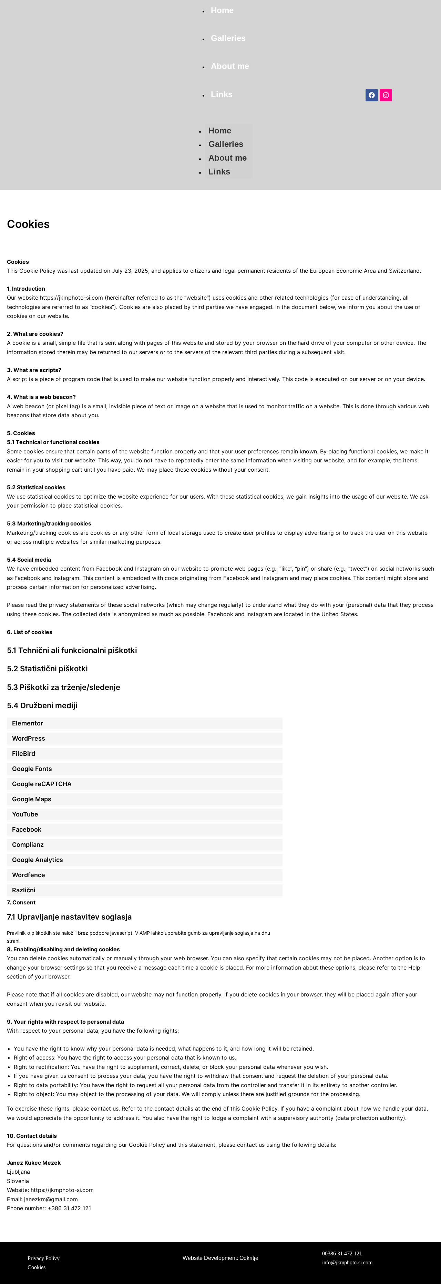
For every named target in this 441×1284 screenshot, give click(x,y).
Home (222, 10)
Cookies (36, 1268)
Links (222, 94)
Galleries (228, 38)
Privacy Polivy (44, 1258)
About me (230, 66)
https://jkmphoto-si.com (71, 297)
